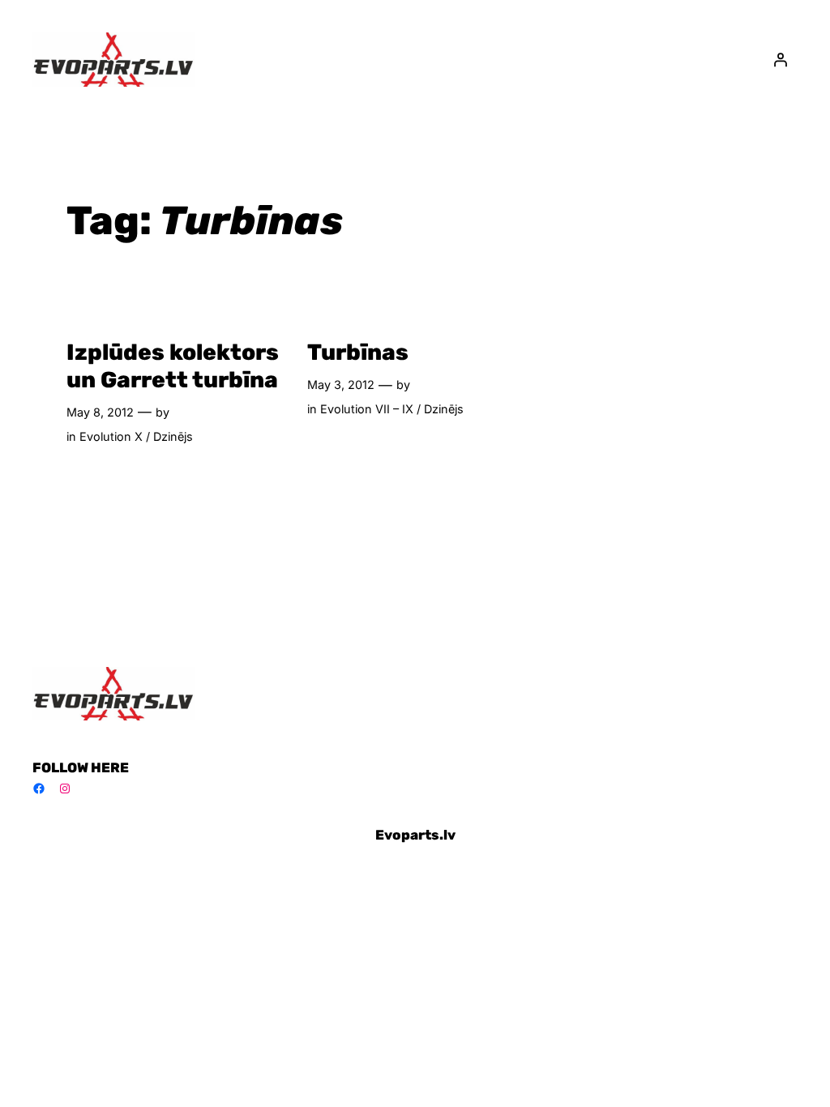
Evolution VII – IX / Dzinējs (392, 409)
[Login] (781, 59)
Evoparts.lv (415, 835)
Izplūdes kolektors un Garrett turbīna (172, 365)
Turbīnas (358, 352)
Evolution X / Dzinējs (136, 436)
